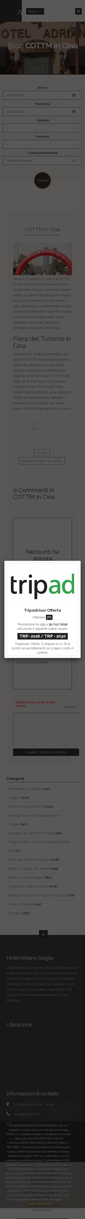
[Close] (81, 561)
